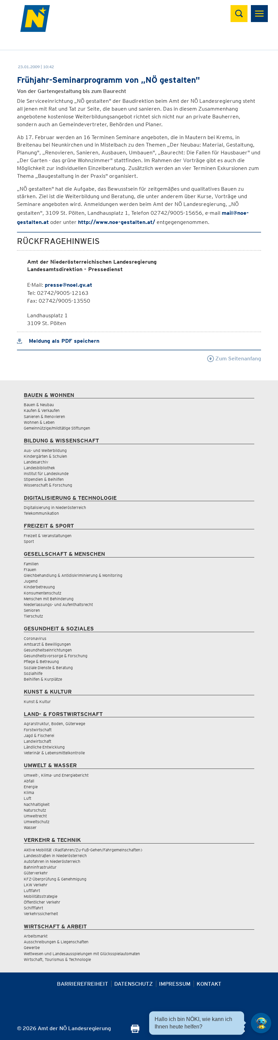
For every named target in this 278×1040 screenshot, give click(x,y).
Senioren (32, 610)
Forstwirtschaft (38, 729)
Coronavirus (35, 638)
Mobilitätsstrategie (40, 896)
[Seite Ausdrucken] (135, 1031)
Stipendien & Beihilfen (44, 479)
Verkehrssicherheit (41, 913)
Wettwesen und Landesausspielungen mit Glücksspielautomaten (82, 953)
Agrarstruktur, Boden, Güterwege (54, 723)
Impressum (175, 984)
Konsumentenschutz (42, 592)
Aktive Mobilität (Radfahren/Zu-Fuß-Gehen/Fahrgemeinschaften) (83, 849)
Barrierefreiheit (82, 984)
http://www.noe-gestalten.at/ (116, 222)
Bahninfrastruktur (40, 867)
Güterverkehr (36, 872)
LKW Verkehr (35, 884)
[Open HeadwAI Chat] (261, 1023)
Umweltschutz (36, 821)
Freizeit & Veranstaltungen (48, 535)
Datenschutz (133, 984)
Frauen (30, 569)
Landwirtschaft (37, 741)
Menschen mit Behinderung (49, 598)
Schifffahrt (33, 907)
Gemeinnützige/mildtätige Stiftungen (57, 428)
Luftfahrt (32, 890)
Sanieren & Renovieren (44, 416)
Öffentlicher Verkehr (42, 902)
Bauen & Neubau (39, 404)
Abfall (29, 780)
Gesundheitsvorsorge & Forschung (55, 655)
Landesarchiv (36, 462)
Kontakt (209, 984)
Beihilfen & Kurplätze (43, 679)
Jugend (31, 581)
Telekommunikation (41, 513)
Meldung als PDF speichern (63, 341)
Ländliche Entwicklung (44, 747)
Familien (31, 563)
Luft (27, 798)
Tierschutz (33, 616)
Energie (31, 786)
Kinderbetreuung (39, 586)
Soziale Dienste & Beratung (48, 667)
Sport (29, 541)
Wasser (30, 827)
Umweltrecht (35, 815)
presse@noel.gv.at (68, 285)
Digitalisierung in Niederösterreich (55, 507)
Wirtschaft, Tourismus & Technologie (57, 959)
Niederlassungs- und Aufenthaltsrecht (58, 604)
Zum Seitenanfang (237, 358)
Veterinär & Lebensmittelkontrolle (54, 752)
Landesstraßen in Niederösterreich (55, 855)
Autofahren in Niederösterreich (52, 861)
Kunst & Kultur (37, 701)
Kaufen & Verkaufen (42, 410)
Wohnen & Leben (39, 422)
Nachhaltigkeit (36, 804)
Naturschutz (35, 810)
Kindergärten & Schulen (45, 456)
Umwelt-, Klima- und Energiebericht (56, 775)
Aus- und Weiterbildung (45, 450)
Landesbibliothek (39, 467)
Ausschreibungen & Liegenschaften (56, 941)
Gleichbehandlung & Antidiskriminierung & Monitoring (73, 575)
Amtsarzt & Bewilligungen (47, 644)
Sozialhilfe (33, 673)
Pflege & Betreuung (41, 661)
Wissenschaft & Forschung (48, 485)
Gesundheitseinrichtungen (48, 650)
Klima (29, 792)
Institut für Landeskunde (46, 473)
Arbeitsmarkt (35, 936)
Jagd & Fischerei (39, 735)
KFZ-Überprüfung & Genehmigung (55, 879)
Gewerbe (32, 947)
